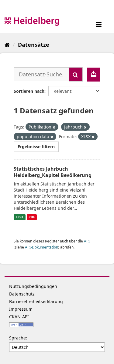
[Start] (7, 44)
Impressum (21, 309)
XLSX (19, 217)
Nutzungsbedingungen (33, 286)
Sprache (17, 338)
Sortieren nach (29, 91)
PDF (32, 217)
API (87, 241)
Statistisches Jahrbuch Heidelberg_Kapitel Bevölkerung (53, 172)
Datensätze (33, 44)
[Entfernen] (54, 127)
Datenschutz (22, 294)
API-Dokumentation (41, 247)
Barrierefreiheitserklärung (36, 301)
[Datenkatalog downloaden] (93, 75)
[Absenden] (76, 74)
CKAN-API (19, 316)
